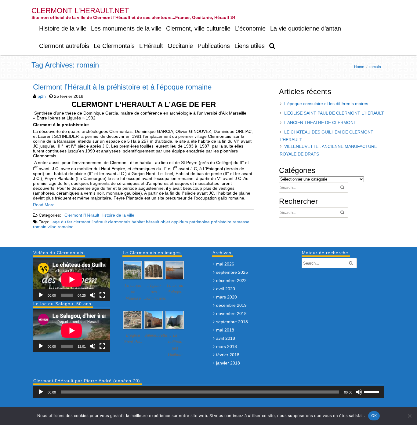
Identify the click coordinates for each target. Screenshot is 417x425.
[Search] (272, 46)
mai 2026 (225, 264)
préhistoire (221, 221)
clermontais (119, 221)
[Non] (409, 416)
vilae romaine (61, 226)
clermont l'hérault (90, 221)
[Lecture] (41, 295)
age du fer (62, 221)
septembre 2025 (232, 272)
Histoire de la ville (62, 28)
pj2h (42, 96)
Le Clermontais (114, 45)
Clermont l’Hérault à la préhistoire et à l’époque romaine (122, 87)
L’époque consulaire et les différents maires (326, 103)
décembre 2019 (231, 305)
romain (39, 226)
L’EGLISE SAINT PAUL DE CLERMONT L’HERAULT (334, 113)
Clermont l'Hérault (81, 215)
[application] (71, 279)
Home (359, 67)
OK (374, 415)
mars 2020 (226, 297)
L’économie (250, 28)
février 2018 (227, 354)
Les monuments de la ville (126, 28)
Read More (44, 204)
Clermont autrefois (64, 45)
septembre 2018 (232, 321)
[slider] (372, 391)
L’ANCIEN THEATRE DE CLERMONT (320, 122)
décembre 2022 (231, 280)
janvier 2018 (228, 363)
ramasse (241, 221)
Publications (214, 45)
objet (165, 221)
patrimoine (199, 221)
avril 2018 (225, 338)
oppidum (179, 221)
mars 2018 (226, 346)
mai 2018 (225, 330)
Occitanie (180, 45)
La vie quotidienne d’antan (305, 28)
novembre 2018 (231, 313)
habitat (138, 221)
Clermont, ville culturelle (198, 28)
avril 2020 (225, 288)
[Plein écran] (102, 295)
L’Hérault (151, 45)
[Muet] (92, 295)
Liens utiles (249, 45)
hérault (152, 221)
